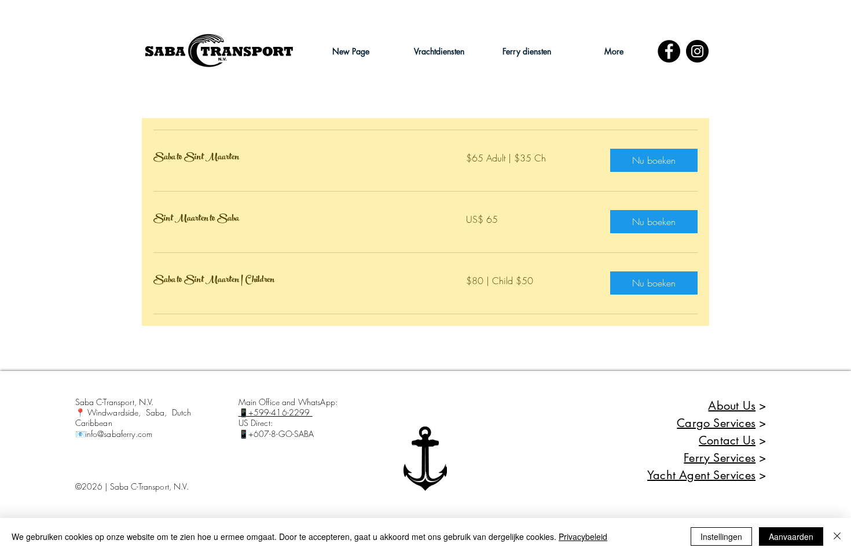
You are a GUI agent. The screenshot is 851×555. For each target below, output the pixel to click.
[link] (295, 158)
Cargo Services (716, 423)
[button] (439, 51)
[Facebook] (669, 51)
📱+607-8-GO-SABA (276, 433)
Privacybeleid (583, 536)
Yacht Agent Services (701, 475)
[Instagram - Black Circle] (697, 51)
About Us (731, 405)
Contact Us (727, 440)
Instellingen (721, 536)
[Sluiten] (837, 536)
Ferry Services (719, 457)
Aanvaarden (791, 536)
